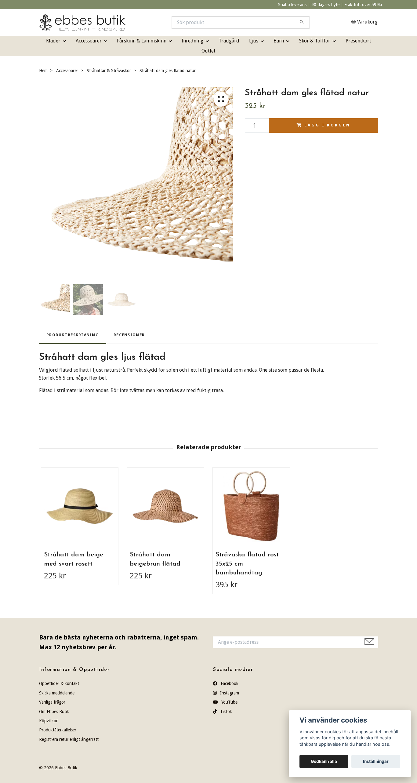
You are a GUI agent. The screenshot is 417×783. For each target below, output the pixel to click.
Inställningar (376, 761)
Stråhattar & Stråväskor (109, 70)
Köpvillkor (48, 720)
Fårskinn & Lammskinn (141, 41)
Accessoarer (89, 41)
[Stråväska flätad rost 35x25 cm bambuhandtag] (251, 506)
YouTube (229, 702)
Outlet (208, 51)
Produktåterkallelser (57, 729)
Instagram (229, 692)
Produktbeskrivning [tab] (72, 335)
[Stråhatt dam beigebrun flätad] (165, 506)
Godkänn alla (324, 761)
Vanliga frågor (52, 702)
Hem (43, 70)
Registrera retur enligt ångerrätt (69, 739)
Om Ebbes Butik (54, 711)
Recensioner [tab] (129, 335)
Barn (279, 41)
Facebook (228, 683)
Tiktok (225, 711)
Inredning (192, 41)
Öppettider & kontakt (59, 683)
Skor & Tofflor (314, 41)
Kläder (53, 41)
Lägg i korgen (327, 125)
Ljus (253, 41)
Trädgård (229, 41)
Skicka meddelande (56, 692)
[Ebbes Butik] (124, 22)
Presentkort (358, 41)
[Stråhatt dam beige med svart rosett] (79, 506)
